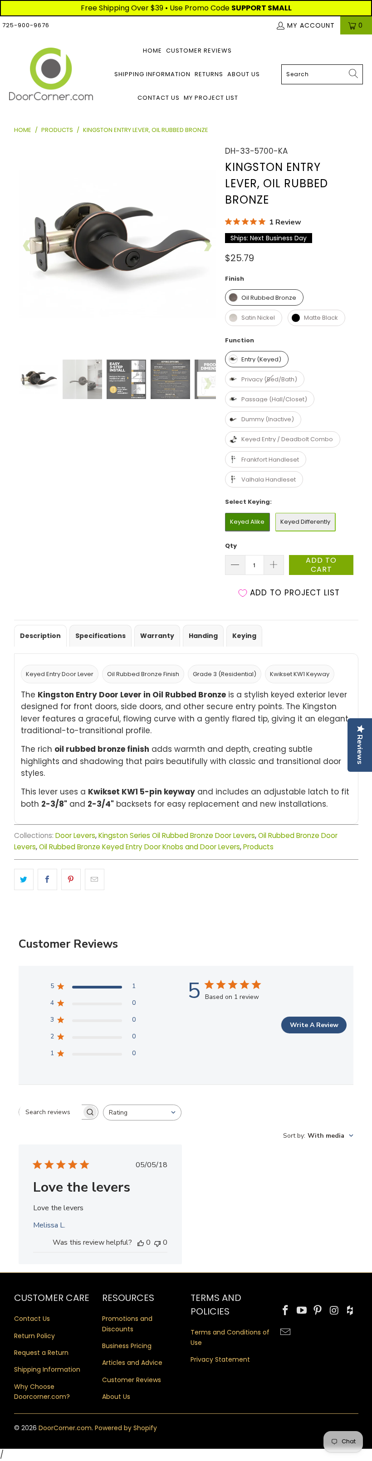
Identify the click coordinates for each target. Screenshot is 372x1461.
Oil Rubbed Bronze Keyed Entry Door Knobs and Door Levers (139, 847)
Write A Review (314, 1025)
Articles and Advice (132, 1362)
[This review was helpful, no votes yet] (140, 1242)
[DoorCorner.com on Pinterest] (318, 1311)
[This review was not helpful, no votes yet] (157, 1242)
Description (40, 635)
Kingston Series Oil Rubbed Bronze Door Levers (176, 835)
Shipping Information (152, 74)
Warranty (157, 635)
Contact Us (158, 97)
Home (152, 50)
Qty (231, 545)
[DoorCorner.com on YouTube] (301, 1311)
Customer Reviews (199, 50)
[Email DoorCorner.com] (286, 1333)
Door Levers (75, 835)
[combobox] (322, 74)
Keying (244, 635)
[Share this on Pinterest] (71, 879)
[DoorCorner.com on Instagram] (334, 1311)
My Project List (211, 97)
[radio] (264, 297)
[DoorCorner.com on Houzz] (350, 1311)
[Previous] (27, 245)
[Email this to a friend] (94, 879)
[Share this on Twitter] (24, 879)
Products (258, 847)
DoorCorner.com (65, 1427)
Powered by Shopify (126, 1427)
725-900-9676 (25, 25)
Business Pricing (127, 1345)
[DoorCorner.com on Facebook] (286, 1311)
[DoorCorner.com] (51, 75)
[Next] (207, 245)
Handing (203, 635)
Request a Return (41, 1352)
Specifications (100, 635)
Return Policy (34, 1335)
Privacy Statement (220, 1359)
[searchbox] (50, 1112)
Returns (209, 74)
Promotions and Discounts (127, 1323)
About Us (243, 74)
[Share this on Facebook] (47, 879)
